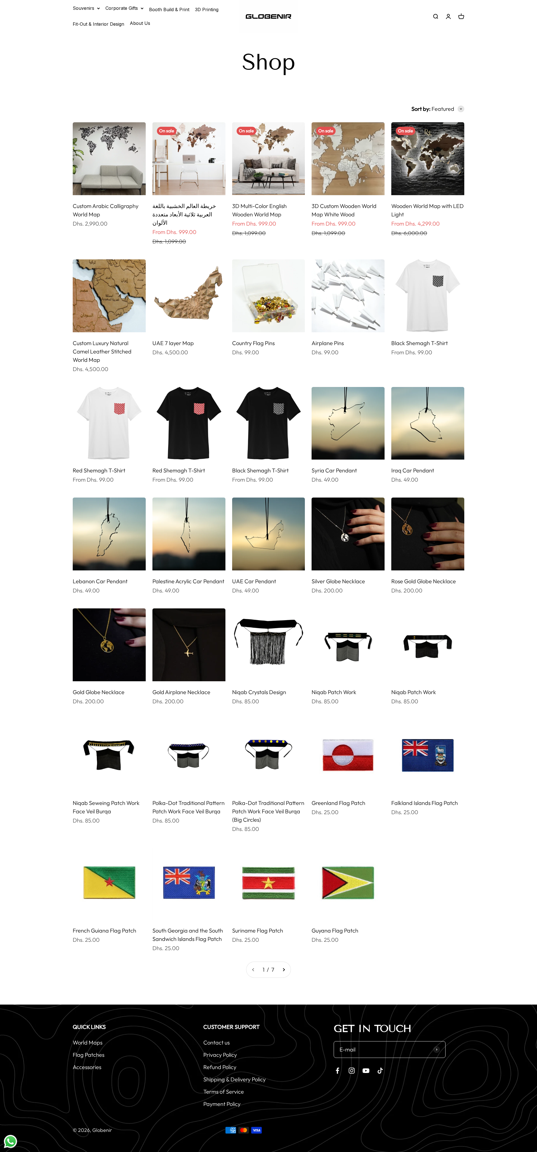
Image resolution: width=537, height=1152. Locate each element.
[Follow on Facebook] (337, 1070)
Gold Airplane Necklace (181, 692)
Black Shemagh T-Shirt (419, 343)
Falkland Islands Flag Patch (424, 802)
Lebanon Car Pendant (100, 581)
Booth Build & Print (169, 9)
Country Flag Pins (253, 343)
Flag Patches (88, 1054)
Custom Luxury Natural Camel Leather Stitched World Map (102, 351)
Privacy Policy (220, 1054)
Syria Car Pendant (334, 470)
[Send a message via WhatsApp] (10, 1141)
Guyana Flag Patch (335, 930)
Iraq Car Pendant (412, 470)
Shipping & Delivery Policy (234, 1079)
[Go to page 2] (284, 969)
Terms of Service (223, 1091)
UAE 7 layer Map (173, 343)
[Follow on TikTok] (380, 1070)
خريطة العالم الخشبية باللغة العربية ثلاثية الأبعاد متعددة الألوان (184, 214)
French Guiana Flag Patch (104, 930)
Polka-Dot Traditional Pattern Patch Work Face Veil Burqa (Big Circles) (268, 811)
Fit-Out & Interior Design (98, 24)
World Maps (87, 1042)
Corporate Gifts (121, 8)
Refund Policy (219, 1066)
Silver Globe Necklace (338, 581)
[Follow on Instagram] (351, 1070)
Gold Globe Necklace (98, 692)
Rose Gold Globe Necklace (423, 581)
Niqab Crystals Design (259, 692)
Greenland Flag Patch (338, 802)
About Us (140, 23)
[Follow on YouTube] (366, 1070)
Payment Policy (222, 1103)
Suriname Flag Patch (257, 930)
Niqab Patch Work (334, 692)
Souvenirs (83, 8)
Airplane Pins (328, 343)
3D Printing (206, 9)
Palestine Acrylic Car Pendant (188, 581)
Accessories (87, 1066)
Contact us (216, 1042)
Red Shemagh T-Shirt (99, 470)
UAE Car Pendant (254, 581)
